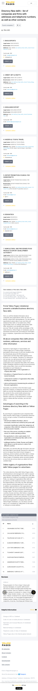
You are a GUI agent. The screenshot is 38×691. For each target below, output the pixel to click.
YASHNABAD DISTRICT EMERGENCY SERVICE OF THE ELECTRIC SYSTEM (16, 528)
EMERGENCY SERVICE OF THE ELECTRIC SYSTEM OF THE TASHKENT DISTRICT (16, 571)
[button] (19, 66)
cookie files (17, 685)
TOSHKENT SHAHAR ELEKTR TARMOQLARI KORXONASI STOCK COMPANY (16, 552)
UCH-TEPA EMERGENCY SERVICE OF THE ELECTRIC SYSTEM (16, 547)
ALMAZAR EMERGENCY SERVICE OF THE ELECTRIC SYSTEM (16, 543)
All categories (6, 649)
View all (32, 609)
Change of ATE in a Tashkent (11, 616)
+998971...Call (8, 161)
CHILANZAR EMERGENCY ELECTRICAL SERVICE (16, 533)
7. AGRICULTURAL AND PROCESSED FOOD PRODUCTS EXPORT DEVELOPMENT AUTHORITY (17, 251)
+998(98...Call (8, 125)
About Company (6, 653)
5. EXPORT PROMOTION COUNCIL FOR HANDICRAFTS (16, 176)
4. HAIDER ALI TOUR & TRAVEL (13, 139)
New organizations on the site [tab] (9, 520)
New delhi (24, 47)
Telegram (23, 674)
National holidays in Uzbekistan (12, 627)
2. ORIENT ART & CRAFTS (12, 75)
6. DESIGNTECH (8, 214)
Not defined (18, 47)
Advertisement (6, 660)
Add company (6, 664)
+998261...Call (8, 200)
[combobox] (32, 3)
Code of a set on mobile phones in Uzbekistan (16, 619)
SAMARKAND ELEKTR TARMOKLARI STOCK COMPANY (16, 562)
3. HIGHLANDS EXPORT (11, 107)
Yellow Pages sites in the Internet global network (17, 634)
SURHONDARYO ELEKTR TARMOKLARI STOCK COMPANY (16, 567)
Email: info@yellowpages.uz (10, 670)
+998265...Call (8, 276)
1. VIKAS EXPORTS (9, 41)
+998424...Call (8, 235)
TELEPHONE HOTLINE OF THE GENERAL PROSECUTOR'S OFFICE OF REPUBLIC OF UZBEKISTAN (16, 538)
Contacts (4, 657)
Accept (19, 688)
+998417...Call (8, 61)
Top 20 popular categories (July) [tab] (10, 517)
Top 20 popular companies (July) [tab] (10, 515)
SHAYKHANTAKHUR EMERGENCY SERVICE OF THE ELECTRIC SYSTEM (16, 557)
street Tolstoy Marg (29, 82)
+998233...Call (8, 93)
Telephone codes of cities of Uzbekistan (15, 631)
